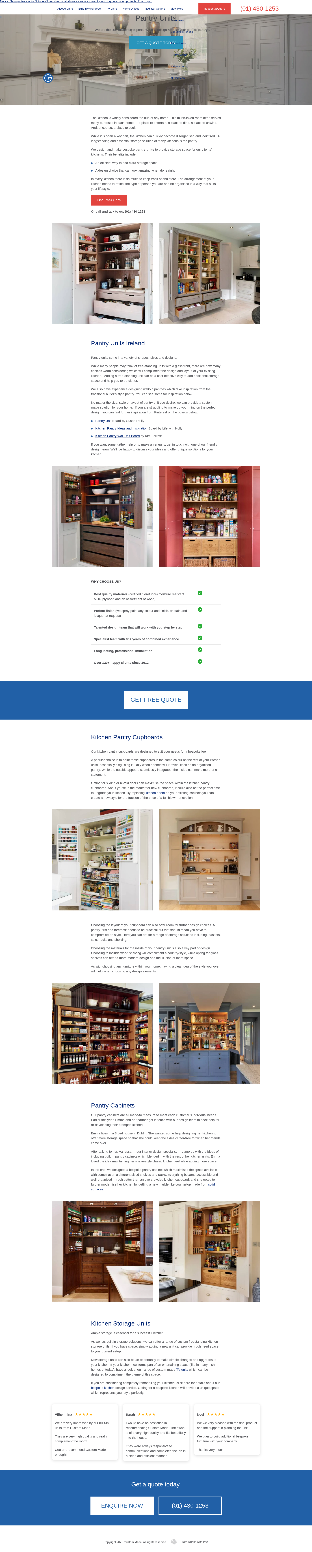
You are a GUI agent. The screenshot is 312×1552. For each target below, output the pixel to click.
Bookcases (177, 20)
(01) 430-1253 (259, 8)
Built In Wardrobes (89, 8)
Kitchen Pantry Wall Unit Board (117, 436)
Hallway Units (178, 66)
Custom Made (48, 78)
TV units (182, 1369)
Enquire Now (122, 1505)
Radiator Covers (155, 8)
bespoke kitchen (102, 1388)
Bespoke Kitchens (181, 31)
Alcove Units (65, 8)
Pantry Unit (103, 421)
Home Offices (130, 8)
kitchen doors (155, 793)
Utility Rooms (178, 54)
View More (176, 8)
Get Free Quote (109, 200)
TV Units (111, 8)
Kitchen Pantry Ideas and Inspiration (121, 428)
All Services (177, 78)
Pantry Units (178, 43)
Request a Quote (214, 8)
